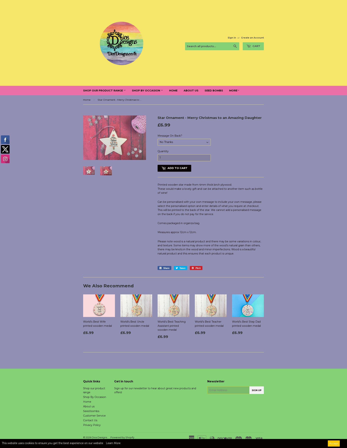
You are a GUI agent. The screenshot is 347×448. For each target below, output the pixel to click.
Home (173, 90)
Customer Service (94, 415)
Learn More (113, 443)
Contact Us (90, 420)
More (233, 90)
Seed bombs (214, 90)
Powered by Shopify (122, 437)
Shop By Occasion (146, 90)
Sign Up (257, 390)
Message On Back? (170, 135)
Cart (256, 46)
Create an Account (252, 37)
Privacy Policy (92, 425)
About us (191, 90)
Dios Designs (99, 437)
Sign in (232, 37)
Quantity (163, 151)
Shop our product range (103, 90)
